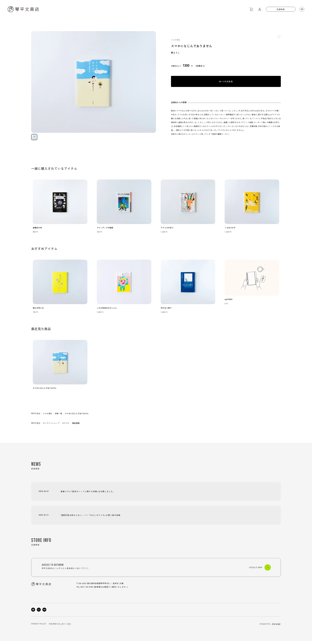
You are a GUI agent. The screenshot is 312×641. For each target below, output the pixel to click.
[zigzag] (276, 624)
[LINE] (39, 610)
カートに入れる (226, 81)
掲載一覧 (58, 413)
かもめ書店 (175, 39)
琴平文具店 (35, 413)
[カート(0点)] (251, 9)
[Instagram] (33, 610)
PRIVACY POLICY (38, 624)
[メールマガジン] (44, 610)
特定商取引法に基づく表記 (60, 624)
